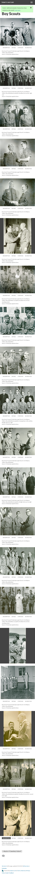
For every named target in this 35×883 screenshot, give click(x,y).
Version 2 (4, 866)
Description (6, 47)
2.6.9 (15, 870)
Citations (20, 47)
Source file (28, 47)
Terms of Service (21, 870)
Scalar (11, 870)
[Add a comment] (4, 856)
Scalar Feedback (10, 873)
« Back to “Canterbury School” (12, 851)
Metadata (4, 868)
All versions (26, 866)
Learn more (17, 10)
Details (14, 47)
